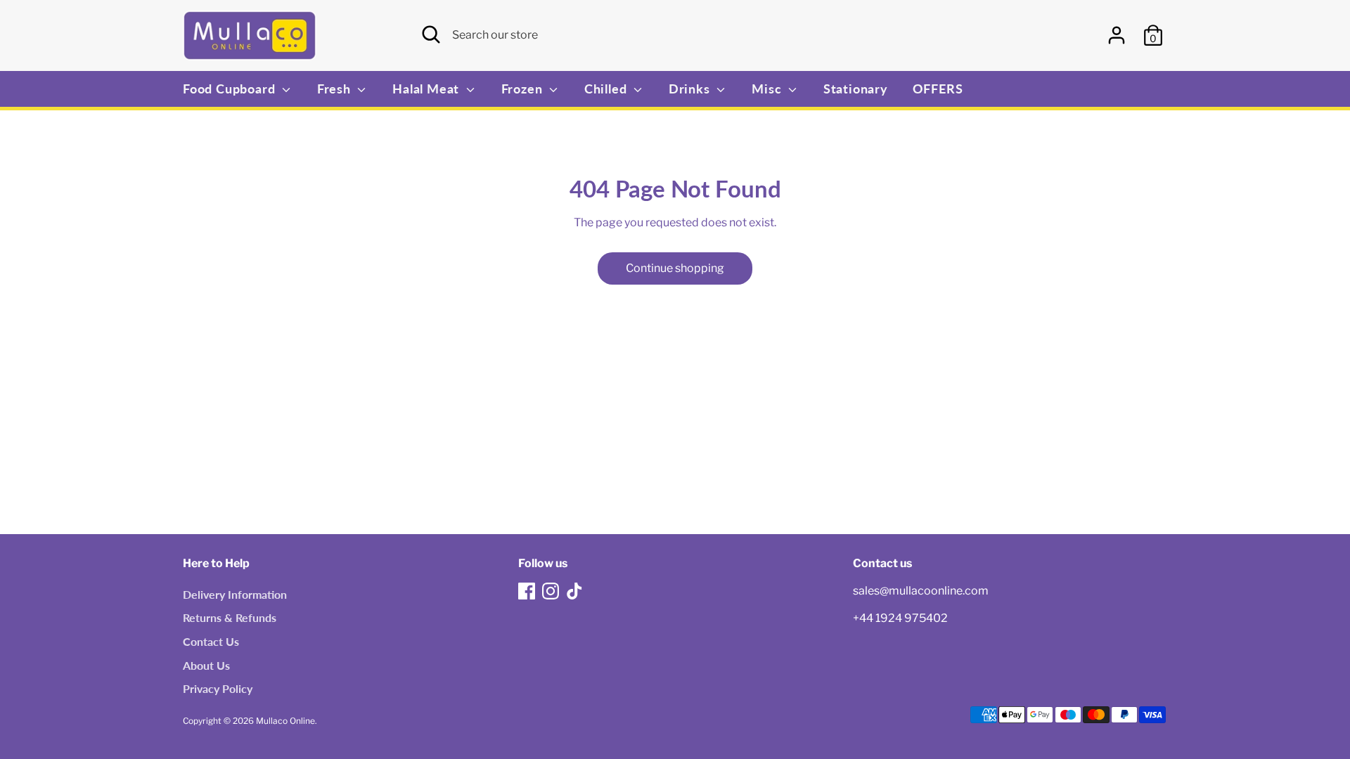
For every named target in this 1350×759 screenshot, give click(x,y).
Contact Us (211, 641)
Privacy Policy (217, 688)
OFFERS (938, 88)
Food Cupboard (230, 88)
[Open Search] (431, 34)
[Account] (1116, 35)
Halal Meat (427, 88)
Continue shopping (675, 268)
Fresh (335, 88)
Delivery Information (235, 594)
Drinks (691, 88)
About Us (206, 665)
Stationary (855, 88)
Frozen (523, 88)
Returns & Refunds (229, 617)
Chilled (607, 88)
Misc (768, 88)
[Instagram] (550, 591)
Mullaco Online (285, 720)
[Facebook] (526, 591)
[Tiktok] (574, 591)
